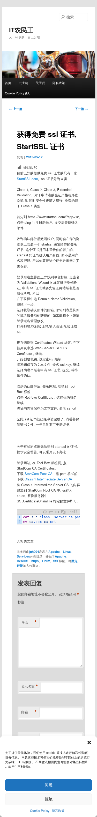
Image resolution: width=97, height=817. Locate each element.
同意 (49, 785)
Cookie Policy (39, 810)
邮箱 (29, 712)
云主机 (23, 82)
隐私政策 (58, 810)
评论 (29, 622)
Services (23, 556)
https (35, 561)
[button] (89, 742)
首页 (8, 82)
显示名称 (29, 686)
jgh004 (34, 551)
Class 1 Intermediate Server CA (48, 479)
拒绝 (49, 799)
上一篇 (15, 108)
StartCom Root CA (39, 473)
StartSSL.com (27, 178)
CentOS (22, 561)
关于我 (40, 82)
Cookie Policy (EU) (18, 93)
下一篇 (81, 108)
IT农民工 (21, 29)
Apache (54, 551)
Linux (67, 551)
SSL (56, 561)
